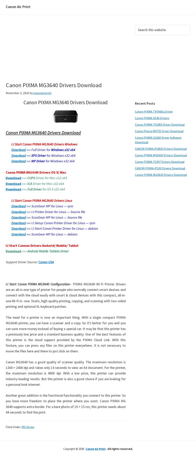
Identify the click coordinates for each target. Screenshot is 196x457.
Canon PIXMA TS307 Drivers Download (159, 162)
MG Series (28, 427)
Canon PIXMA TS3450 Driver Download (160, 124)
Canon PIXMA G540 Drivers (152, 118)
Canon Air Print (18, 6)
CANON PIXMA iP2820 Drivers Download (161, 149)
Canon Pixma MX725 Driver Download (159, 131)
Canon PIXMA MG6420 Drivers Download (161, 155)
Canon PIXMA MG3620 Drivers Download (161, 175)
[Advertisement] (66, 53)
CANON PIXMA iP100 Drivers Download (160, 168)
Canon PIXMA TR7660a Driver (154, 111)
